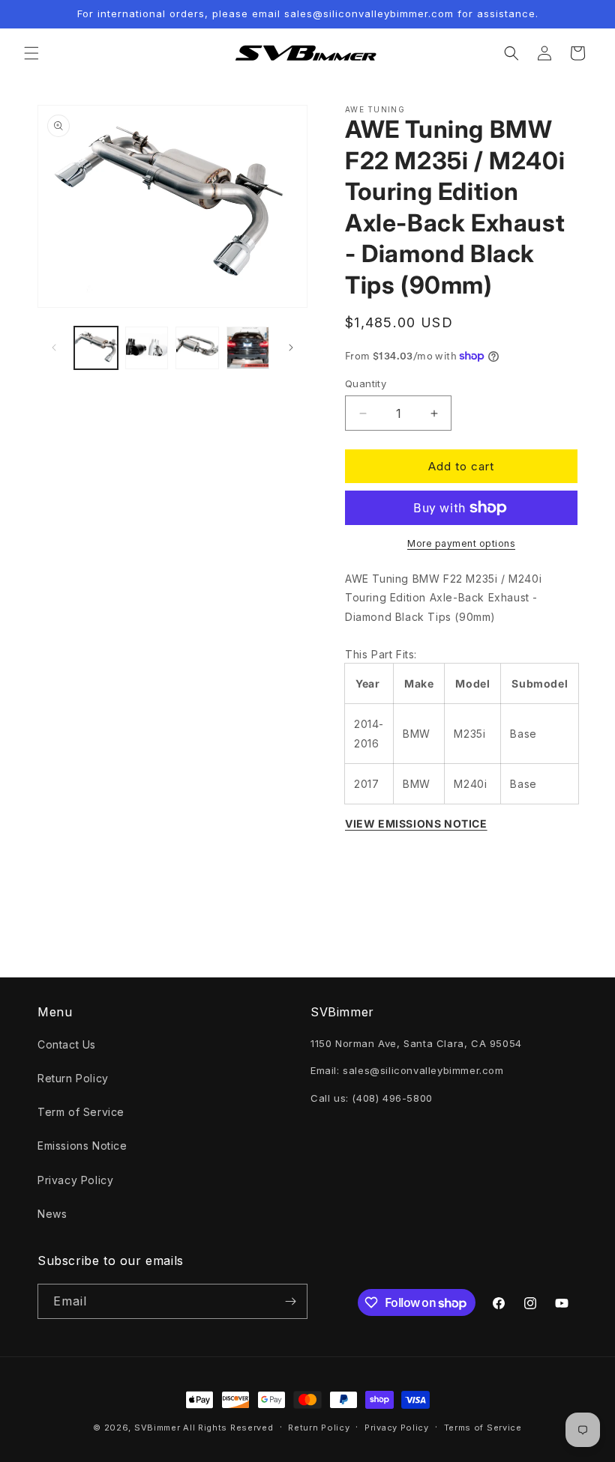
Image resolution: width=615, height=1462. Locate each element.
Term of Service (81, 1111)
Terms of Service (483, 1427)
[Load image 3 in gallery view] (197, 348)
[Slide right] (291, 347)
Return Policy (73, 1078)
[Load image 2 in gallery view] (147, 348)
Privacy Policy (75, 1180)
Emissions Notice (83, 1145)
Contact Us (67, 1044)
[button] (31, 53)
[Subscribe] (290, 1301)
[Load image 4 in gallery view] (248, 348)
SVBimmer (157, 1427)
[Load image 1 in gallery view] (96, 348)
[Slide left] (54, 347)
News (52, 1213)
